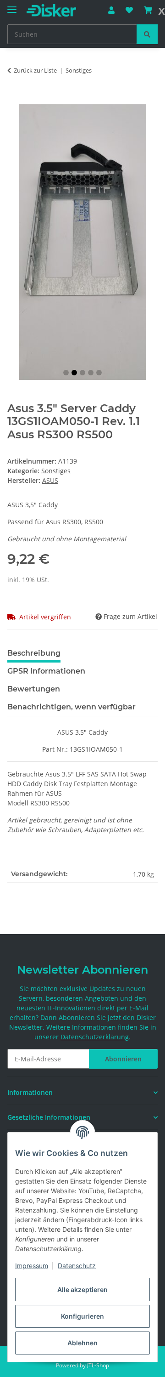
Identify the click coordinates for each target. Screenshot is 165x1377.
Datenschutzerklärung (94, 1036)
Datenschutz (77, 1265)
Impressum (31, 1265)
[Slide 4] (91, 372)
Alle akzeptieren (82, 1289)
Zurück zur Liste (35, 70)
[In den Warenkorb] (14, 99)
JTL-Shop (98, 1365)
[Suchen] (147, 34)
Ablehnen (82, 1343)
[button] (111, 10)
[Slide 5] (99, 372)
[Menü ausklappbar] (11, 5)
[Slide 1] (66, 372)
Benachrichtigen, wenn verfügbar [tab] (71, 707)
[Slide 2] (74, 372)
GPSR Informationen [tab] (46, 671)
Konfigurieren (82, 1316)
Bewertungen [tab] (33, 689)
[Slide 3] (82, 372)
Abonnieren (123, 1058)
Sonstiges (56, 470)
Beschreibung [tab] (33, 653)
